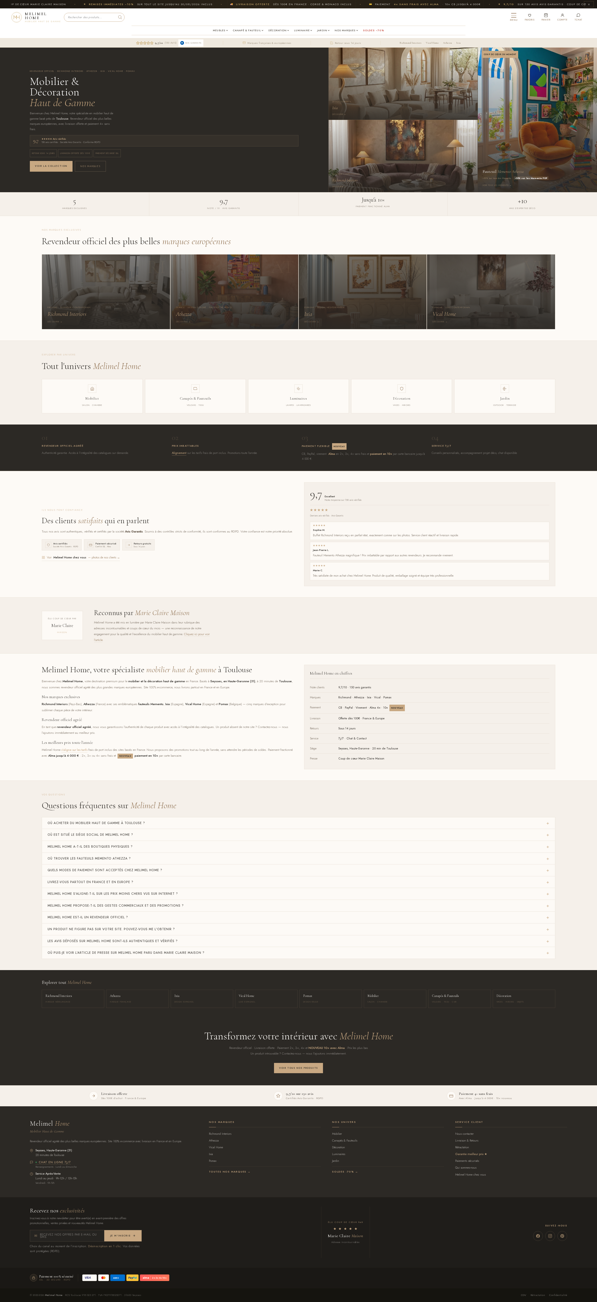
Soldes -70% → (345, 1171)
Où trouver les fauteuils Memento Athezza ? (89, 858)
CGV (523, 1295)
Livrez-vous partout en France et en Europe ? (90, 882)
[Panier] (546, 17)
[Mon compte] (562, 17)
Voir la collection (51, 166)
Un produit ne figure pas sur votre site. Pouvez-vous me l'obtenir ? (111, 929)
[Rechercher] (120, 17)
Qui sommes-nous (465, 1167)
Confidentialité (558, 1295)
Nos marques (90, 166)
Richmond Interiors (410, 42)
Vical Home (432, 42)
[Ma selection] (529, 17)
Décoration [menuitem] (277, 30)
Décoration (338, 1147)
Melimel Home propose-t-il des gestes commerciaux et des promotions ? (116, 905)
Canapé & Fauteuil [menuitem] (247, 30)
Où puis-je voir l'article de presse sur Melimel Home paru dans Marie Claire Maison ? (126, 952)
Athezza (447, 42)
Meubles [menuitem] (219, 30)
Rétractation (462, 1147)
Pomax (212, 1161)
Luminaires (338, 1154)
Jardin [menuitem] (322, 30)
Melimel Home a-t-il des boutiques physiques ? (90, 846)
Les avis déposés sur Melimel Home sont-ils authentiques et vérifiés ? (113, 941)
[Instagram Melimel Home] (550, 1236)
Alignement (179, 453)
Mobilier (337, 1133)
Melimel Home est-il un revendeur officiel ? (88, 917)
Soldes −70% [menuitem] (373, 30)
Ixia (458, 42)
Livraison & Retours (466, 1140)
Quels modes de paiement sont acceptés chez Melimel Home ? (105, 870)
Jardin (335, 1161)
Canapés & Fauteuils (344, 1140)
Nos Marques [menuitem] (345, 30)
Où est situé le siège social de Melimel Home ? (90, 834)
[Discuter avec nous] (578, 17)
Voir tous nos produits (298, 1068)
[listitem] (106, 291)
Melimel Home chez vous (470, 1174)
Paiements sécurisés (467, 1161)
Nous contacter (464, 1133)
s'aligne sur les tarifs (74, 750)
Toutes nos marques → (230, 1171)
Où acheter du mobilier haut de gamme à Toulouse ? (96, 823)
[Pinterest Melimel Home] (562, 1236)
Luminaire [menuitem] (302, 30)
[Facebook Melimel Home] (538, 1236)
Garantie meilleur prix (469, 1154)
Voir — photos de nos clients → (83, 557)
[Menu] (514, 17)
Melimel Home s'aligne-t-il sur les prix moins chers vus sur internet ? (113, 893)
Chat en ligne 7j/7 (55, 1162)
